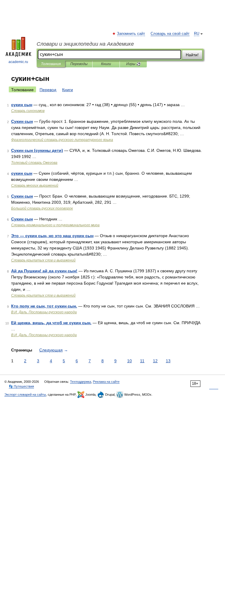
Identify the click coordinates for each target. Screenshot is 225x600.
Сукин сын (22, 121)
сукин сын (21, 104)
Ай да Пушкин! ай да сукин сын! (44, 270)
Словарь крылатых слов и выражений (43, 260)
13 (168, 360)
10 (129, 360)
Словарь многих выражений (34, 185)
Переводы (79, 64)
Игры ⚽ (133, 64)
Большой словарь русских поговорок (42, 208)
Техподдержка (80, 381)
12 (155, 360)
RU (196, 34)
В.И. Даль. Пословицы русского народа (44, 312)
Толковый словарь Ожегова (34, 163)
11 (142, 360)
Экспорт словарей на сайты (25, 394)
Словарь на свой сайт (170, 34)
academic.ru (18, 62)
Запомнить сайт (131, 34)
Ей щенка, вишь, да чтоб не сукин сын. (51, 322)
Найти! (192, 54)
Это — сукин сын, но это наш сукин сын (52, 235)
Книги (106, 64)
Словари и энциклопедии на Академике (85, 44)
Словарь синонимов (28, 111)
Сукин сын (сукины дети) (37, 150)
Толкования (51, 64)
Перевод (48, 89)
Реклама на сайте (106, 381)
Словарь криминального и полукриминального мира (55, 225)
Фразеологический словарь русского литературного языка (62, 140)
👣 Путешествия (21, 386)
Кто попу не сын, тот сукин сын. (44, 306)
